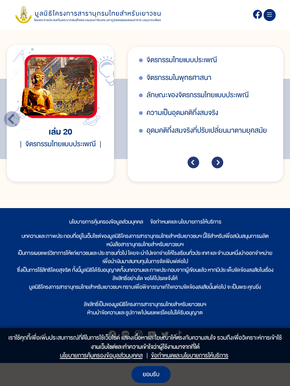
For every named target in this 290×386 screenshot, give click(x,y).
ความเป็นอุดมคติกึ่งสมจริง (182, 113)
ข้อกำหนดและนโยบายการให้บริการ (185, 222)
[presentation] (193, 162)
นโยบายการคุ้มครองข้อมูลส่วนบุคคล (106, 222)
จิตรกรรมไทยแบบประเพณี (182, 60)
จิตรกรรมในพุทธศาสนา (179, 78)
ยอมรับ (151, 374)
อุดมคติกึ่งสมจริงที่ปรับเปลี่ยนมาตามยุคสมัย (207, 130)
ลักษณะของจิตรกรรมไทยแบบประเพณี (198, 95)
